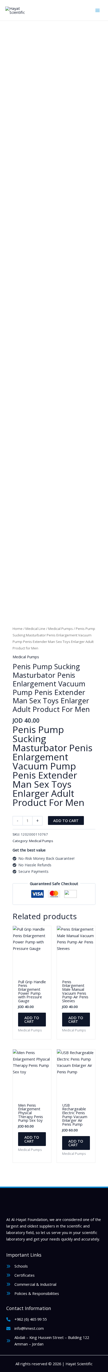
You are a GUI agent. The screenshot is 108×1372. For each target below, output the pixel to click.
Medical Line (35, 628)
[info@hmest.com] (25, 1328)
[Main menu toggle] (97, 10)
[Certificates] (20, 1275)
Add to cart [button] (31, 1019)
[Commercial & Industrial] (31, 1284)
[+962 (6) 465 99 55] (26, 1319)
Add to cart (66, 820)
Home (18, 628)
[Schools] (17, 1266)
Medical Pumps (60, 628)
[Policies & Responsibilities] (32, 1293)
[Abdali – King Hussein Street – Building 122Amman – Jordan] (47, 1340)
